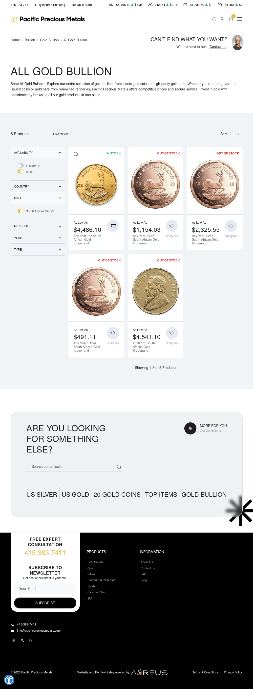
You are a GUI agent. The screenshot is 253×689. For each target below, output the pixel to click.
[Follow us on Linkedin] (30, 640)
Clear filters (60, 134)
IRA (89, 598)
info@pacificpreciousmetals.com (39, 630)
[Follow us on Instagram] (14, 640)
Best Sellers (95, 562)
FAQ (144, 574)
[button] (9, 680)
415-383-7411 (45, 552)
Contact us (218, 46)
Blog (144, 580)
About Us (147, 562)
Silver (91, 574)
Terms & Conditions (205, 672)
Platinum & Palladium (101, 580)
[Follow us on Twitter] (22, 640)
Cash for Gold (96, 592)
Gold (90, 568)
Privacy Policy (233, 672)
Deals (91, 586)
